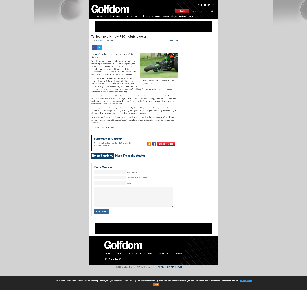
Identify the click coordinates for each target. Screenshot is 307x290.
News (99, 16)
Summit (170, 16)
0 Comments (174, 40)
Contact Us (119, 253)
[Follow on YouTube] (205, 5)
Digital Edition (163, 253)
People (158, 16)
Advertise (183, 16)
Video (107, 16)
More (191, 16)
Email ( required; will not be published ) (138, 177)
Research (149, 16)
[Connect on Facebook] (154, 144)
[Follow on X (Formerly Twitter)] (198, 5)
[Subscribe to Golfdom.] (166, 144)
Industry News (109, 127)
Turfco (94, 54)
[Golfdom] (123, 250)
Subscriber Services (134, 253)
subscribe (182, 11)
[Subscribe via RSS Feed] (149, 144)
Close (156, 284)
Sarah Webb (99, 40)
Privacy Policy (164, 267)
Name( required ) (132, 172)
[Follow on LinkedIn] (209, 5)
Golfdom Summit (178, 253)
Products (138, 16)
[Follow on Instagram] (212, 5)
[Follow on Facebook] (201, 5)
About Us (107, 253)
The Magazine (117, 16)
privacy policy (246, 281)
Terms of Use (176, 267)
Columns (129, 16)
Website (129, 183)
